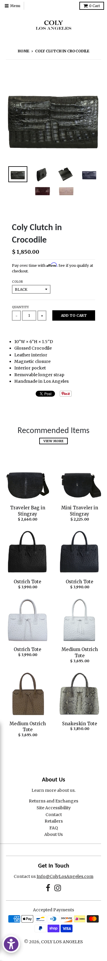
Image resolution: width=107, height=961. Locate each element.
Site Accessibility (54, 807)
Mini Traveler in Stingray (79, 511)
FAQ (53, 828)
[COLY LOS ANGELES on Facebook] (48, 888)
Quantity (20, 307)
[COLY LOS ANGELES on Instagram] (57, 888)
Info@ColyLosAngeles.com (65, 876)
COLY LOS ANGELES (62, 941)
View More (53, 441)
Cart (94, 6)
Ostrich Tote (27, 581)
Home (23, 51)
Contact (53, 814)
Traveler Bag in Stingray (27, 511)
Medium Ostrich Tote (80, 652)
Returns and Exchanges (53, 801)
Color (17, 282)
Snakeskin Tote (79, 723)
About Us (53, 834)
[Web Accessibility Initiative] (11, 944)
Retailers (54, 821)
